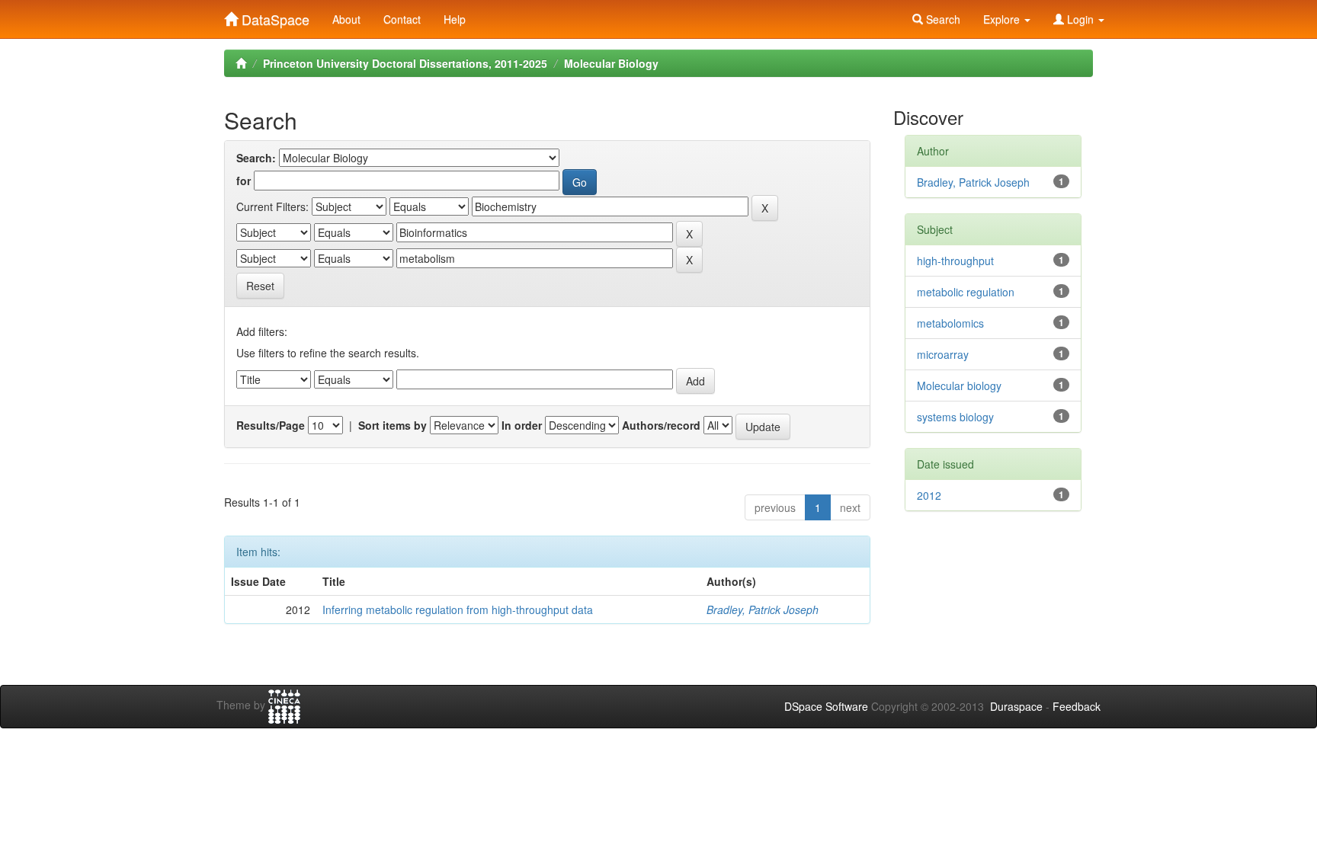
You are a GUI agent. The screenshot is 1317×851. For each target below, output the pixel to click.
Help (455, 19)
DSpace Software (826, 706)
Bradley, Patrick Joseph (763, 609)
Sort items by (392, 425)
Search (941, 19)
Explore (1003, 19)
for (243, 180)
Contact (402, 19)
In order (521, 425)
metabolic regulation (965, 291)
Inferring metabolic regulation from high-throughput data (457, 609)
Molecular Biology (611, 63)
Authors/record (661, 425)
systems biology (955, 416)
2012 (929, 495)
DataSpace (273, 16)
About (346, 19)
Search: (256, 157)
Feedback (1077, 706)
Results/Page (270, 425)
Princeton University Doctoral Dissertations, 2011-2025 (405, 63)
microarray (943, 354)
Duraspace (1016, 706)
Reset (260, 285)
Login (1080, 19)
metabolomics (950, 323)
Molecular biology (959, 385)
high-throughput (955, 260)
